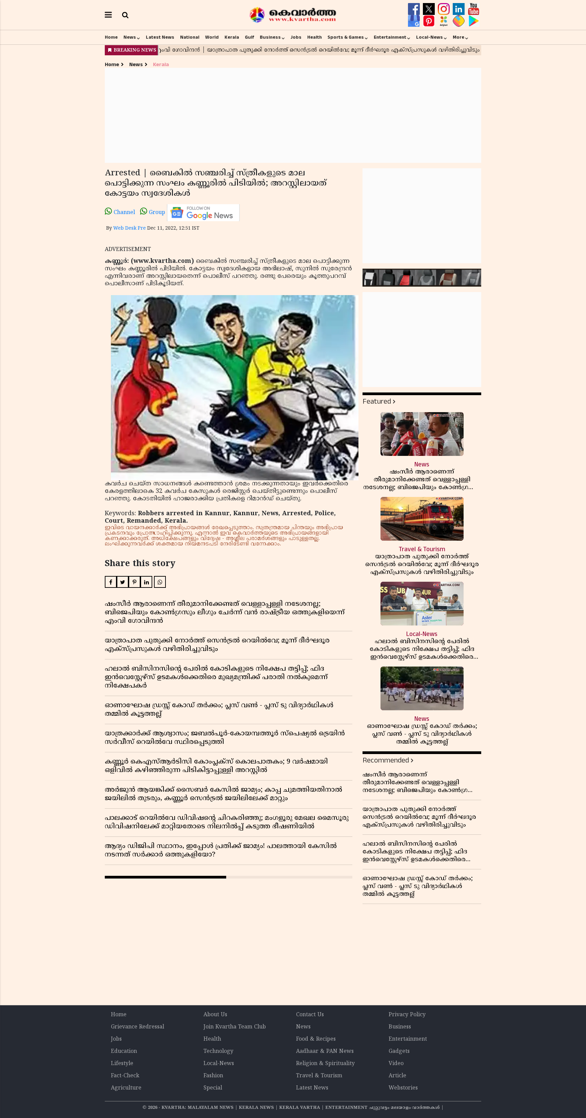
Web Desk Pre (129, 228)
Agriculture (126, 1088)
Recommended (386, 760)
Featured (377, 401)
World (212, 37)
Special (212, 1088)
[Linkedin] (459, 9)
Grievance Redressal (137, 1027)
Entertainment (390, 37)
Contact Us (310, 1014)
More (458, 37)
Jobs (296, 37)
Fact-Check (125, 1076)
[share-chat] (459, 21)
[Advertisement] (293, 115)
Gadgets (399, 1051)
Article (397, 1076)
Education (124, 1051)
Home (111, 37)
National (189, 37)
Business (270, 37)
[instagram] (444, 9)
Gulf (249, 37)
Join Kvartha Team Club (234, 1027)
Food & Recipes (316, 1039)
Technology (218, 1051)
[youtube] (473, 9)
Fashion (213, 1076)
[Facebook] (414, 9)
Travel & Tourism (319, 1076)
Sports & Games (346, 37)
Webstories (403, 1088)
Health (314, 37)
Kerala (231, 37)
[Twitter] (429, 9)
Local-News (429, 37)
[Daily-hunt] (444, 21)
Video (396, 1063)
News (129, 37)
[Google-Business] (414, 21)
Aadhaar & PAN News (325, 1051)
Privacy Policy (407, 1014)
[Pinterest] (429, 21)
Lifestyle (122, 1063)
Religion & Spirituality (325, 1063)
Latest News (160, 37)
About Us (215, 1014)
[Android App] (473, 21)
